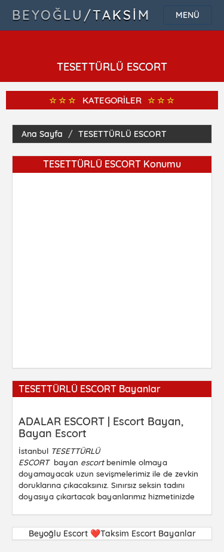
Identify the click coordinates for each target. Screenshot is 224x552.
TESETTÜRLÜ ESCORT (122, 134)
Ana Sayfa (42, 134)
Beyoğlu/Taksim (81, 15)
